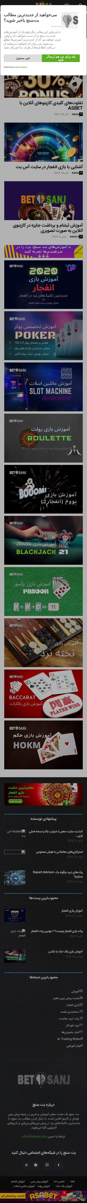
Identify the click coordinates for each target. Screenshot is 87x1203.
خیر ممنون (23, 58)
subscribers (21, 67)
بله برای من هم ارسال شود (60, 58)
